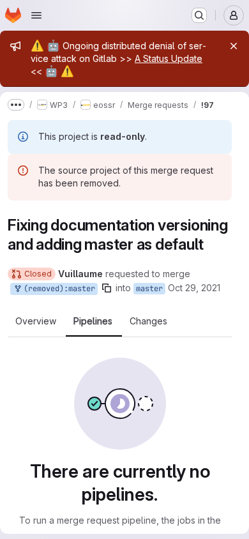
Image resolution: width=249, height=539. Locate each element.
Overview (35, 321)
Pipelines (92, 321)
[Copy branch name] (106, 288)
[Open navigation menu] (36, 15)
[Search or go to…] (199, 15)
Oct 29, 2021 (194, 287)
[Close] (233, 46)
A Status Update (168, 58)
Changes (148, 321)
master (149, 289)
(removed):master (57, 289)
